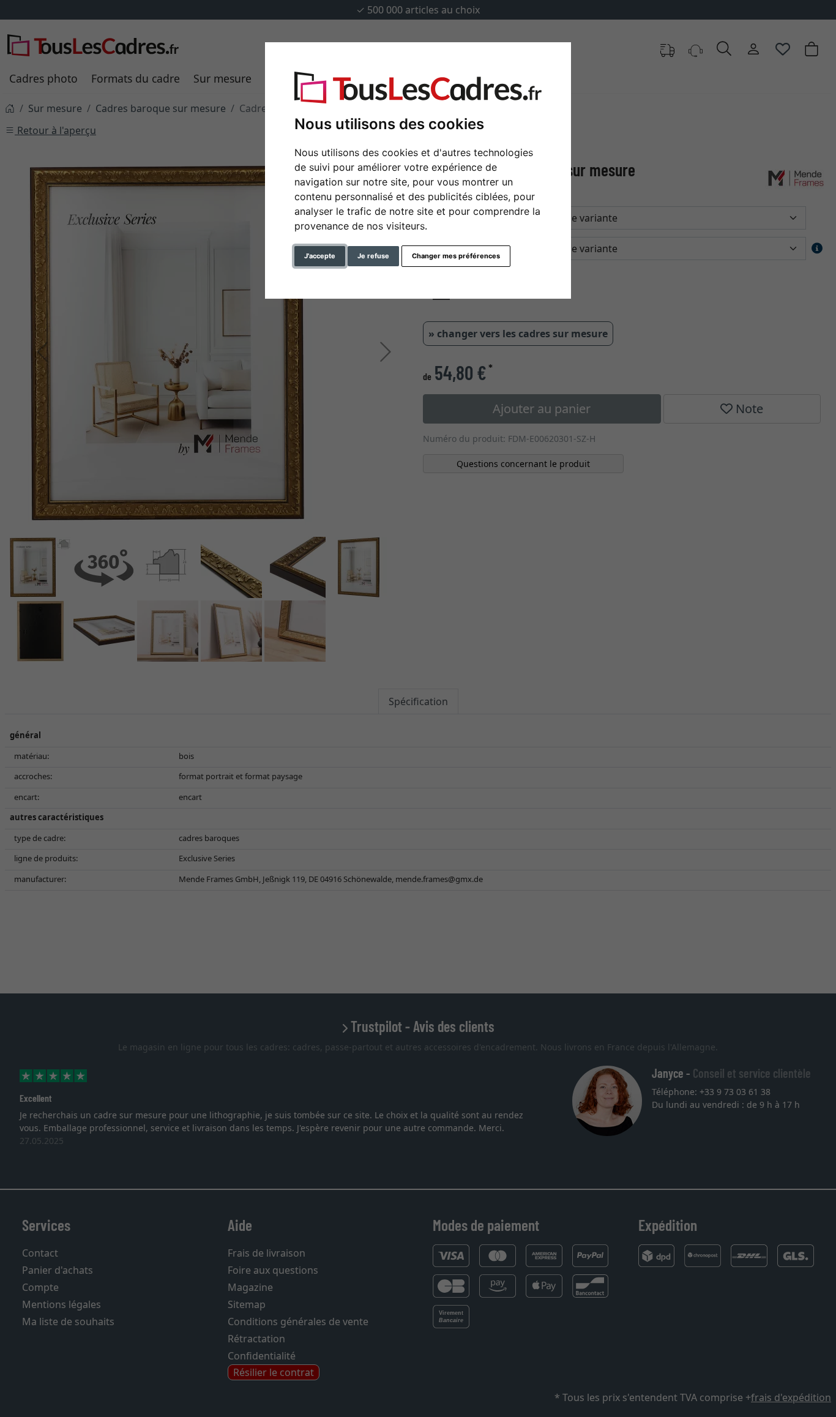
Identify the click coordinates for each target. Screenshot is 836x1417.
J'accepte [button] (319, 256)
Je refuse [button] (373, 256)
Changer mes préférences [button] (456, 256)
